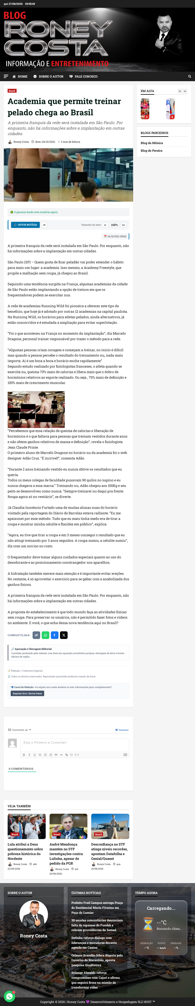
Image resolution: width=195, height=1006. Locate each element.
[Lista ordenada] (45, 755)
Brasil (12, 90)
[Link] (66, 755)
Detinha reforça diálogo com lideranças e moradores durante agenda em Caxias (94, 942)
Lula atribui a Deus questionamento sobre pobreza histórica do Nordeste (25, 851)
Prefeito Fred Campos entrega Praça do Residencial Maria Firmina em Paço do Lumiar (97, 907)
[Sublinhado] (34, 755)
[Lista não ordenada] (50, 755)
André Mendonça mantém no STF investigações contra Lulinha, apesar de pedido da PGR (66, 854)
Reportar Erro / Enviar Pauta (27, 693)
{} (71, 754)
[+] (77, 754)
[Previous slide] (179, 91)
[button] (6, 76)
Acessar (123, 730)
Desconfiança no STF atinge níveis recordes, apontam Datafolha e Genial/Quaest (109, 851)
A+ (123, 224)
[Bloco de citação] (56, 755)
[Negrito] (24, 755)
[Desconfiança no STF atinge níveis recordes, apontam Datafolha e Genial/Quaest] (110, 826)
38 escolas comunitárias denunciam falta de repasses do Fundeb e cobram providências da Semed (97, 925)
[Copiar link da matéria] (36, 635)
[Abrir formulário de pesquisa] (189, 76)
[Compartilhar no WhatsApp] (45, 635)
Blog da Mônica (152, 143)
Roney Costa (21, 141)
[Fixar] (40, 755)
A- (105, 224)
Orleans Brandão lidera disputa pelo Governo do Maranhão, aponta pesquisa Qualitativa (145, 108)
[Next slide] (185, 91)
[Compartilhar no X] (64, 635)
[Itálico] (29, 755)
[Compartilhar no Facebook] (54, 635)
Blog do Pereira (151, 150)
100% (114, 225)
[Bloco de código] (61, 755)
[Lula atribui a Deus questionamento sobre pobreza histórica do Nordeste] (27, 826)
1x (44, 224)
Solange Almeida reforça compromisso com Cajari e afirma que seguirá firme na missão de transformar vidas (170, 108)
